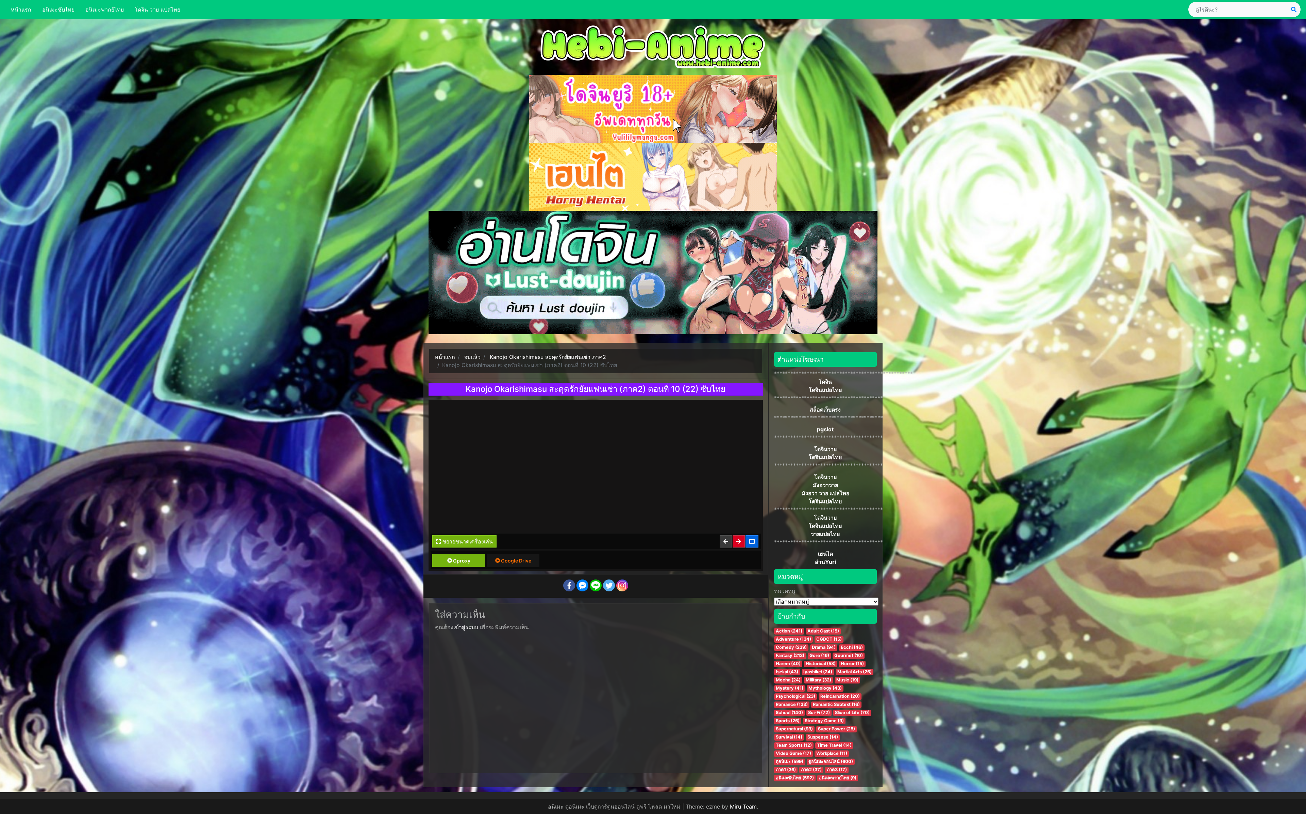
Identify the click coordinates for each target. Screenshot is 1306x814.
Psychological (795, 696)
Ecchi (852, 647)
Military (818, 679)
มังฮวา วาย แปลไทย (825, 493)
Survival (789, 737)
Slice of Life (852, 712)
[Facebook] (569, 585)
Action (789, 631)
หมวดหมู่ (785, 590)
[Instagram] (622, 585)
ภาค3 (837, 769)
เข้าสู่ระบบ (465, 627)
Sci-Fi (819, 712)
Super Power (836, 728)
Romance (792, 704)
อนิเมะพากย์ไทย (104, 9)
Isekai (787, 671)
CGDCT (829, 639)
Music (847, 679)
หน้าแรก (21, 9)
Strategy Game (824, 720)
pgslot (825, 429)
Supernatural (794, 728)
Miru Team (743, 806)
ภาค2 (811, 769)
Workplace (831, 753)
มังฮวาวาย (825, 485)
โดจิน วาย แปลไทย (157, 9)
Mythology (825, 688)
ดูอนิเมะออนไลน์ (830, 761)
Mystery (789, 688)
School (789, 712)
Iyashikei (817, 671)
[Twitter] (609, 585)
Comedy (791, 647)
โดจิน (825, 381)
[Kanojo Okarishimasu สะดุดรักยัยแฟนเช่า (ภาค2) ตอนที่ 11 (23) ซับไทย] (739, 541)
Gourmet (848, 655)
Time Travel (834, 745)
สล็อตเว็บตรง (825, 409)
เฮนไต (825, 553)
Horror (852, 663)
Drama (824, 647)
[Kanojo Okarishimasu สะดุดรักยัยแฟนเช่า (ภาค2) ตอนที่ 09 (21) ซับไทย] (726, 541)
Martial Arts (854, 671)
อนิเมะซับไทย (58, 9)
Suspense (822, 737)
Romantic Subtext (836, 704)
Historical (821, 663)
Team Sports (794, 745)
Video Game (793, 753)
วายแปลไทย (825, 534)
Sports (788, 720)
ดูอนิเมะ (789, 761)
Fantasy (790, 655)
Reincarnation (840, 696)
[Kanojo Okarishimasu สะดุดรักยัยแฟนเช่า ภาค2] (752, 541)
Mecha (788, 679)
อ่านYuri (825, 561)
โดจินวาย (825, 449)
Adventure (793, 639)
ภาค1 (786, 769)
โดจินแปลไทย (825, 389)
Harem (788, 663)
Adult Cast (823, 631)
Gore (819, 655)
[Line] (596, 585)
